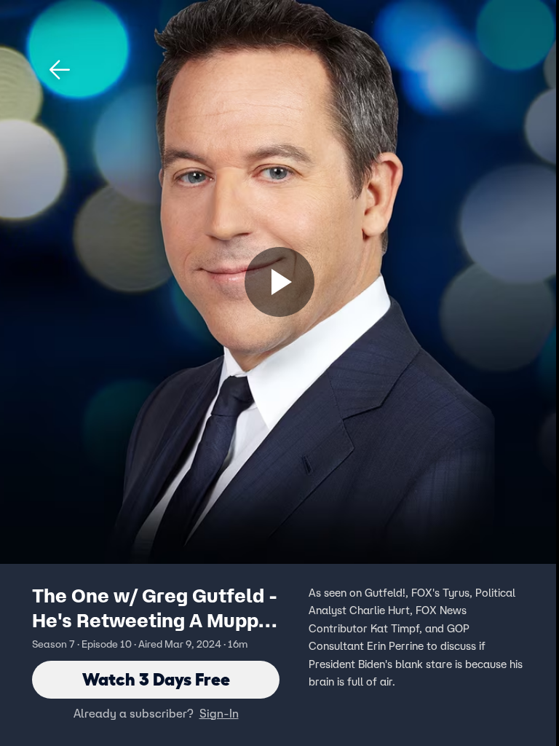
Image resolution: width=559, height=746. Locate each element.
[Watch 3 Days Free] (279, 282)
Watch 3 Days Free (156, 679)
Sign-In (219, 713)
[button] (59, 70)
